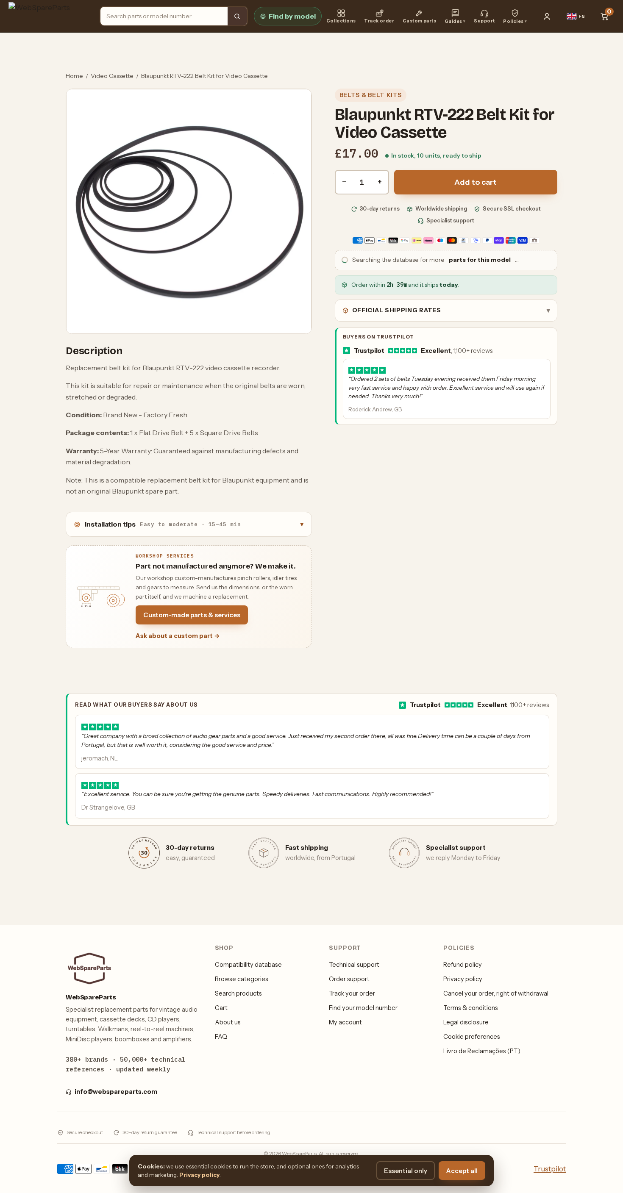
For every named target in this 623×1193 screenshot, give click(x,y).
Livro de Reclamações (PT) (481, 1051)
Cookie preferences (471, 1036)
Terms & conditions (470, 1008)
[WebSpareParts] (50, 16)
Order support (349, 979)
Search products (238, 993)
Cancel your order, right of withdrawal (495, 993)
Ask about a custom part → (178, 636)
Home (74, 76)
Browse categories (241, 979)
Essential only (405, 1171)
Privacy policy (462, 979)
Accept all (462, 1171)
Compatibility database (248, 964)
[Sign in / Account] (547, 16)
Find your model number (363, 1008)
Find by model (292, 16)
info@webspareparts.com (116, 1092)
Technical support (354, 964)
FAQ (221, 1036)
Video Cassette (112, 76)
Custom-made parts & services (191, 615)
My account (345, 1022)
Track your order (352, 993)
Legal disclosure (466, 1022)
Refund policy (462, 964)
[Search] (237, 16)
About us (228, 1022)
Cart (221, 1008)
